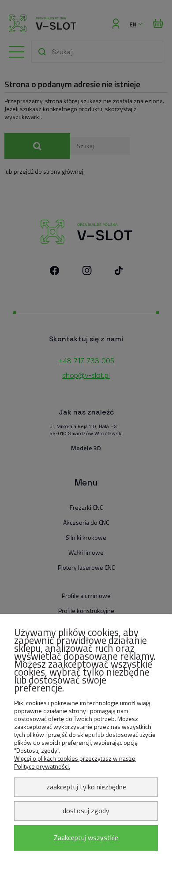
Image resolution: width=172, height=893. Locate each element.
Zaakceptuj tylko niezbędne (86, 786)
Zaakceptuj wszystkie (86, 837)
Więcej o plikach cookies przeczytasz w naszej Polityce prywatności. (75, 762)
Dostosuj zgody (86, 810)
